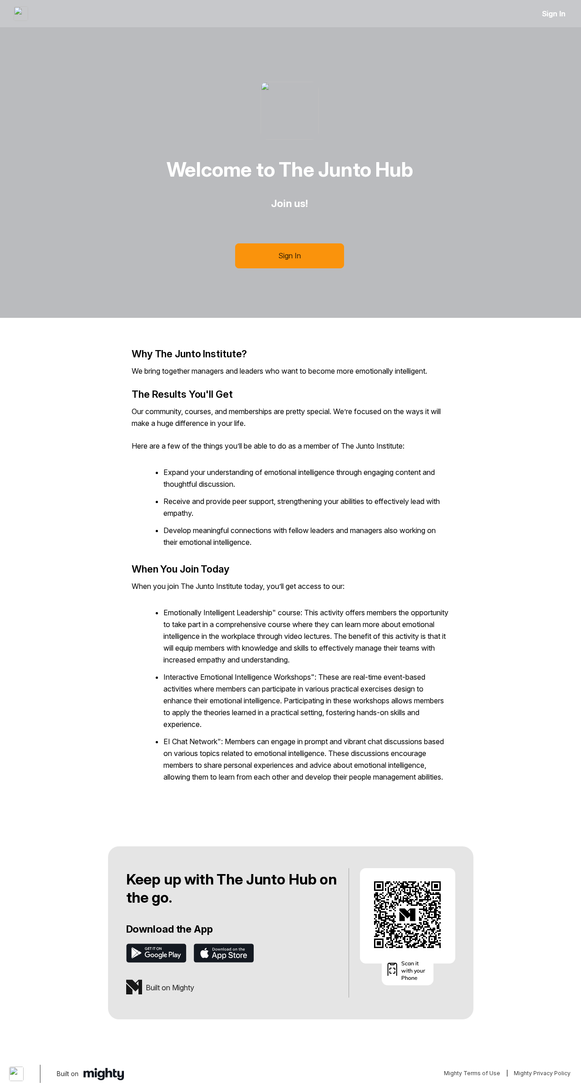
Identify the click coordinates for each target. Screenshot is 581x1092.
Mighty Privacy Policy (542, 1073)
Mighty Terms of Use (472, 1073)
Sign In (554, 13)
